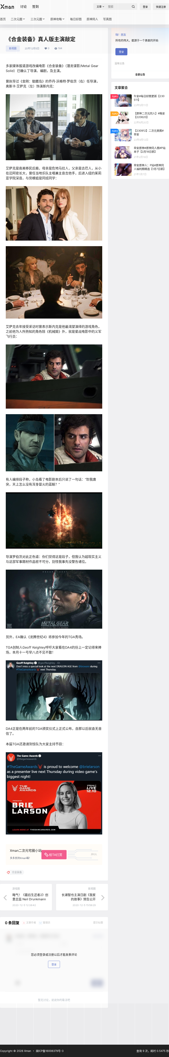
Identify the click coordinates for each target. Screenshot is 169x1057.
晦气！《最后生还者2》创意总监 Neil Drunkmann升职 (30, 899)
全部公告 (140, 74)
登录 (54, 964)
